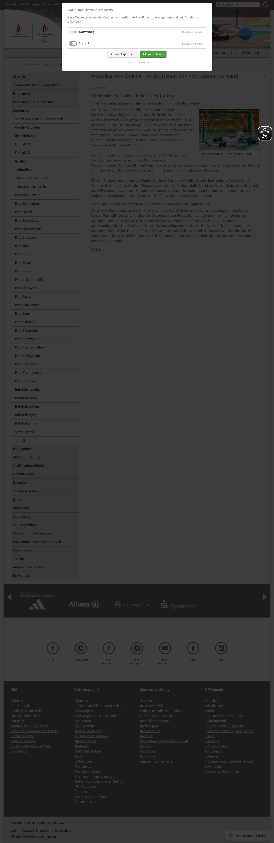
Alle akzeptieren (153, 54)
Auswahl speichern (123, 54)
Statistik (84, 43)
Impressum (129, 62)
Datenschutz (144, 62)
